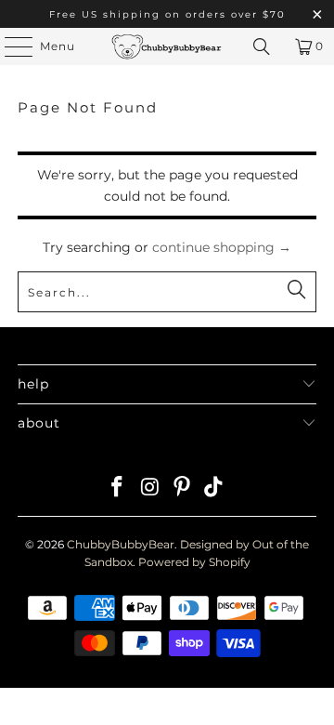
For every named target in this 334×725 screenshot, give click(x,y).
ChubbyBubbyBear (120, 544)
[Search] (261, 46)
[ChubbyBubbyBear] (167, 46)
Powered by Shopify (194, 562)
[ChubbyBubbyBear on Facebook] (118, 488)
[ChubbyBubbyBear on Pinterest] (183, 488)
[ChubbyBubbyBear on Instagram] (150, 488)
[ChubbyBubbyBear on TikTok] (214, 488)
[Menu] (9, 46)
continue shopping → (221, 247)
